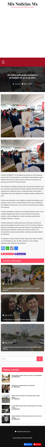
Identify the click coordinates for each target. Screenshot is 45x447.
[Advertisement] (22, 34)
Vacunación (21, 254)
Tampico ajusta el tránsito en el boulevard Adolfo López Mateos (22, 348)
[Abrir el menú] (3, 62)
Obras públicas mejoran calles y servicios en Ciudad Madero (21, 289)
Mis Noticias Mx (22, 3)
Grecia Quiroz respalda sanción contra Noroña (19, 319)
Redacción (17, 84)
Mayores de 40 (8, 254)
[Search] (40, 358)
